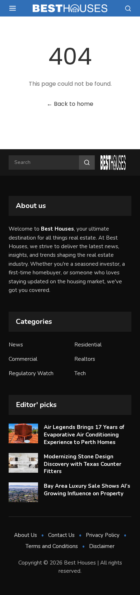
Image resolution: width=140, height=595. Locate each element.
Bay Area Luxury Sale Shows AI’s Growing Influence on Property (87, 489)
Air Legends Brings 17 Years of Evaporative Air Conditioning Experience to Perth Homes (84, 434)
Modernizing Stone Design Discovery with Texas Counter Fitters (82, 464)
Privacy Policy (103, 535)
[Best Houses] (70, 8)
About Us (25, 535)
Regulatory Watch (31, 373)
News (16, 344)
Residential (88, 344)
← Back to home (70, 104)
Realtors (84, 359)
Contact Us (61, 535)
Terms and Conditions (51, 546)
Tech (80, 373)
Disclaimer (102, 546)
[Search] (128, 8)
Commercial (23, 359)
